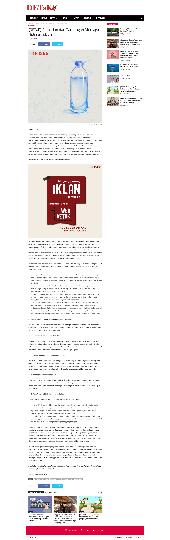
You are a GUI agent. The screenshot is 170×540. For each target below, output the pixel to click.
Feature (53, 18)
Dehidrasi (37, 479)
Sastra (76, 18)
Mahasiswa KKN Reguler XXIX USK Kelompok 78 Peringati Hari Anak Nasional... (131, 100)
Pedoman (139, 537)
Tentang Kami (129, 537)
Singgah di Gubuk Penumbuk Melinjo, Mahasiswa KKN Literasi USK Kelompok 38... (131, 42)
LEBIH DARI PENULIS (51, 492)
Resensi (87, 18)
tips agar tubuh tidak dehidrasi (72, 479)
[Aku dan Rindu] (113, 79)
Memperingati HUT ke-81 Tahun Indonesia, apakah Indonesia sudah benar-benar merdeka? (129, 54)
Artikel (31, 25)
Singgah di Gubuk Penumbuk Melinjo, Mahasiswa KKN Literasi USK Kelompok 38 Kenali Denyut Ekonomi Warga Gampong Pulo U (65, 519)
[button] (140, 18)
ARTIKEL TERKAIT (36, 492)
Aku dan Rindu (125, 76)
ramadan (53, 479)
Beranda (34, 18)
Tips (59, 479)
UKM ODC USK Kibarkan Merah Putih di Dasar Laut (129, 66)
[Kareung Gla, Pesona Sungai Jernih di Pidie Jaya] (113, 32)
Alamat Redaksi (117, 537)
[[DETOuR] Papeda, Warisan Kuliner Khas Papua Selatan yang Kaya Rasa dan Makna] (90, 504)
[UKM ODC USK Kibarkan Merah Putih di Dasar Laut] (113, 68)
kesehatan (45, 479)
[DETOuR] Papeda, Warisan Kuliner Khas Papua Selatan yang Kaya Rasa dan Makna (89, 517)
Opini (65, 18)
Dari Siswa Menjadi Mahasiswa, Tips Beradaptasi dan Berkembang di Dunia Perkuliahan (39, 518)
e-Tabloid (100, 18)
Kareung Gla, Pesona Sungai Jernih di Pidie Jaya (130, 30)
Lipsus (44, 18)
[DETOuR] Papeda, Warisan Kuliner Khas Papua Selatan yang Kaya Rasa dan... (130, 89)
